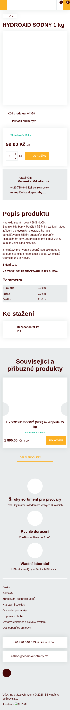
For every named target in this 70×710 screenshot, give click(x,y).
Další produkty (30, 457)
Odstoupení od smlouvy (17, 627)
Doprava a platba (13, 616)
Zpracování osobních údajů (19, 598)
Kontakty (8, 593)
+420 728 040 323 (29, 187)
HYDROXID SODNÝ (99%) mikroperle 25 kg (35, 424)
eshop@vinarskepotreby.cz (28, 192)
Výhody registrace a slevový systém (24, 622)
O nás (6, 587)
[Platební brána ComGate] (11, 689)
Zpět (11, 16)
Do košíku (39, 156)
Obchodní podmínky (15, 610)
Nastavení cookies (14, 604)
